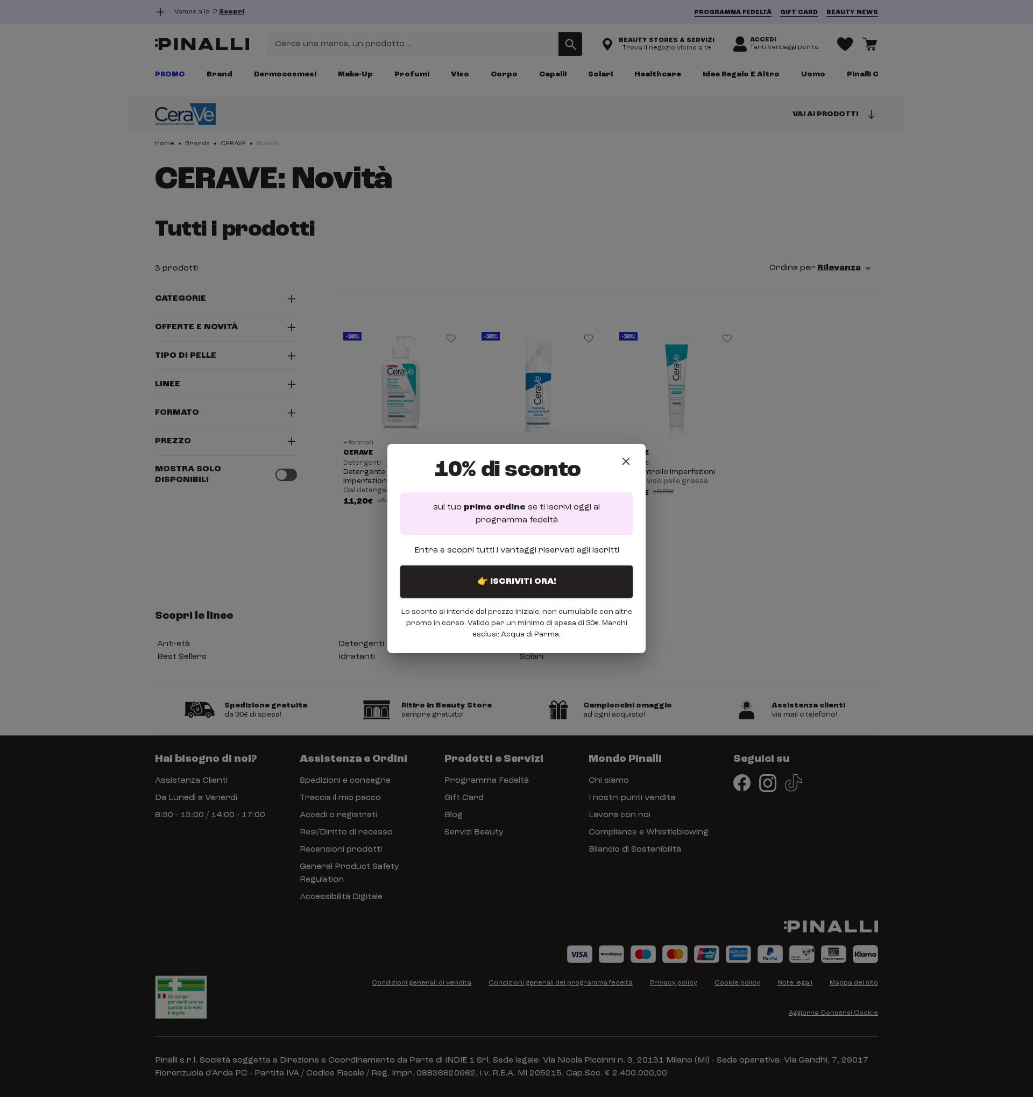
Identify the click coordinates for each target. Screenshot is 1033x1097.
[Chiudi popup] (626, 461)
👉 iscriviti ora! (516, 581)
